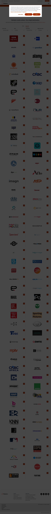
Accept (29, 14)
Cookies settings (20, 14)
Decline (37, 14)
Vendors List (24, 11)
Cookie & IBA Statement (17, 11)
